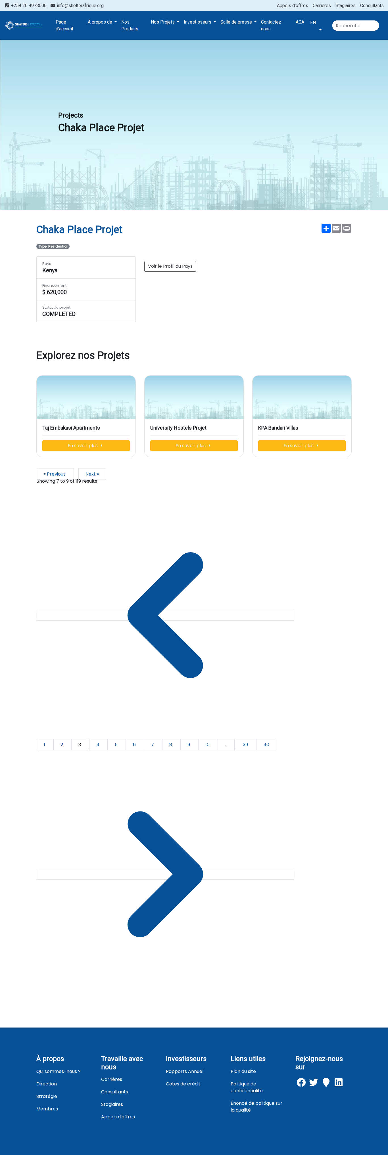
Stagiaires (345, 5)
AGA (300, 22)
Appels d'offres (292, 5)
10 (208, 744)
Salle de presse (236, 22)
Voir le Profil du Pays (170, 266)
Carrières (322, 5)
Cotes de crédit (183, 1084)
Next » (92, 474)
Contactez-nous (272, 25)
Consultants (372, 5)
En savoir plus (83, 445)
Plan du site (243, 1071)
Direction (46, 1084)
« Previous (55, 474)
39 (246, 744)
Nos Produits (129, 25)
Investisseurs (198, 22)
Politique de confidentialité (247, 1087)
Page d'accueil (64, 25)
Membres (47, 1109)
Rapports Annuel (184, 1071)
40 (266, 744)
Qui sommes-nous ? (58, 1071)
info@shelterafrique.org (80, 5)
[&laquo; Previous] (165, 615)
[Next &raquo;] (165, 874)
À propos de (100, 22)
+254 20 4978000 (29, 5)
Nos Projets (163, 22)
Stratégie (46, 1096)
